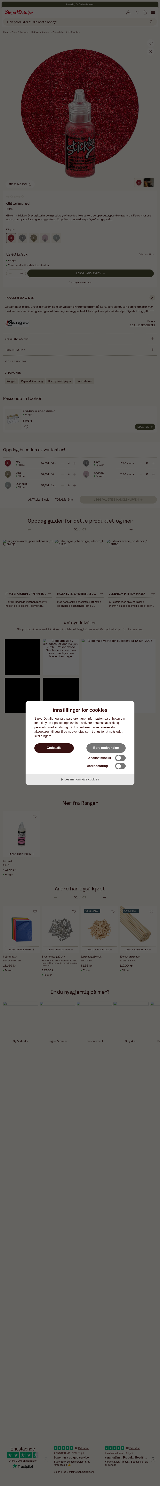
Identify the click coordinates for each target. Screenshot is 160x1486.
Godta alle (54, 747)
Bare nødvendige (106, 747)
